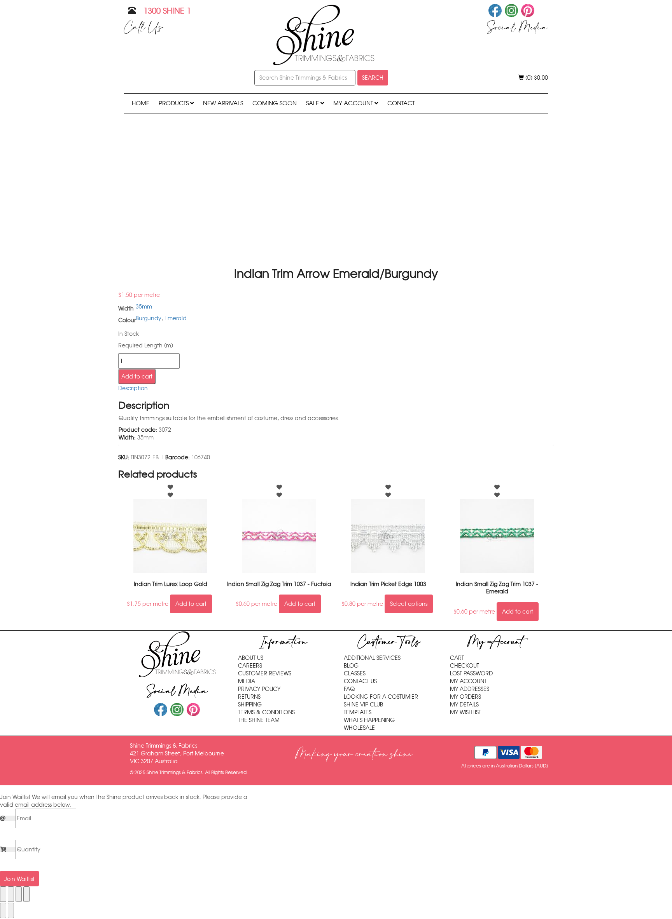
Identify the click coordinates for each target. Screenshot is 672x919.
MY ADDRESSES (469, 688)
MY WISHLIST (465, 712)
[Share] (19, 894)
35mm (144, 306)
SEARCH (372, 77)
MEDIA (246, 681)
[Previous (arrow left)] (3, 910)
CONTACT (401, 103)
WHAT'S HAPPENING (369, 720)
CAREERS (250, 665)
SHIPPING (250, 704)
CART (457, 657)
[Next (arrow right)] (11, 910)
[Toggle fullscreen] (11, 894)
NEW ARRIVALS (223, 103)
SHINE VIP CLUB (363, 704)
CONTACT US (360, 681)
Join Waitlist (19, 878)
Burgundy (148, 318)
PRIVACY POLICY (259, 688)
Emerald (175, 318)
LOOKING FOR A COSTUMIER (381, 696)
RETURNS (249, 696)
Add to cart (136, 376)
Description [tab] (133, 388)
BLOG (351, 665)
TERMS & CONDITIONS (266, 712)
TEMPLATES (357, 712)
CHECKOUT (464, 665)
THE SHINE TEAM (259, 720)
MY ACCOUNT (353, 103)
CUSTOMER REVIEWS (264, 673)
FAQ (349, 688)
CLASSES (355, 673)
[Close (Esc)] (26, 894)
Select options (408, 603)
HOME (140, 103)
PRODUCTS (174, 103)
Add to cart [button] (190, 603)
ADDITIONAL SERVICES (372, 657)
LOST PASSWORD (471, 673)
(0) (536, 77)
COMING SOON (274, 103)
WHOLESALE (359, 727)
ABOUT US (250, 657)
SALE (313, 103)
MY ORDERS (465, 696)
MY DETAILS (464, 704)
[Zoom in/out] (3, 894)
